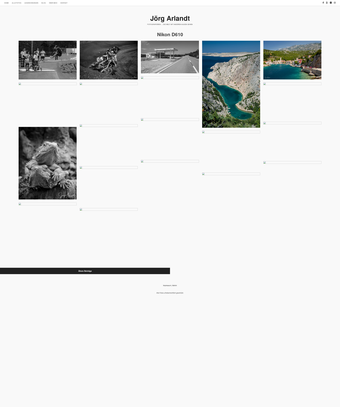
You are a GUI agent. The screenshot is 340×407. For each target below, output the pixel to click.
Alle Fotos (16, 3)
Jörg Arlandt (170, 18)
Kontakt (63, 3)
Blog (43, 3)
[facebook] (323, 1)
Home (6, 3)
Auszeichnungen (31, 3)
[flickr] (331, 1)
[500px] (327, 1)
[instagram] (335, 1)
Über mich (53, 3)
